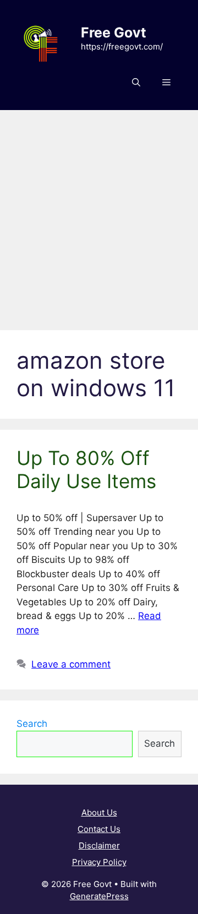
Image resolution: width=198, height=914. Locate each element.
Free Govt (113, 32)
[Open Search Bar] (136, 82)
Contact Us (99, 829)
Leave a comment (71, 664)
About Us (99, 812)
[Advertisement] (99, 215)
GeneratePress (99, 896)
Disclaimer (99, 845)
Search (31, 723)
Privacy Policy (99, 862)
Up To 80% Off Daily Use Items (86, 469)
